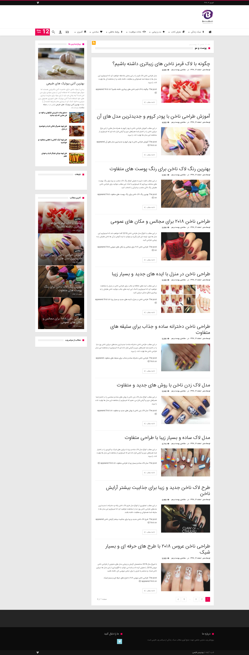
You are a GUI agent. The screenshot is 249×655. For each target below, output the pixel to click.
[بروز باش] (207, 9)
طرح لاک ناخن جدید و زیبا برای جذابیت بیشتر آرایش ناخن (126, 519)
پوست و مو (175, 69)
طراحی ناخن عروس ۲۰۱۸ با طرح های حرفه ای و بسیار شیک (126, 578)
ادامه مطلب (151, 102)
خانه (208, 44)
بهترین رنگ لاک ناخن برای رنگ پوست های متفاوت (129, 194)
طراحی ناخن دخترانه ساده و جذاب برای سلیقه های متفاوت (126, 358)
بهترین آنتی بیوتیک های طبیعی (67, 104)
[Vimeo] (37, 2)
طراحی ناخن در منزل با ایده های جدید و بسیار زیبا (129, 299)
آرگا (156, 92)
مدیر (204, 70)
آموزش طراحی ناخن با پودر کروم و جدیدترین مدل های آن (126, 141)
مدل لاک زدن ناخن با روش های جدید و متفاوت (130, 410)
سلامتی (202, 44)
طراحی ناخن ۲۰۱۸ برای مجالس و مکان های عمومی (129, 247)
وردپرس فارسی (197, 652)
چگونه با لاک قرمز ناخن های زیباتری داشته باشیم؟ (130, 89)
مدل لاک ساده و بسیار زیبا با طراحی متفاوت (132, 463)
